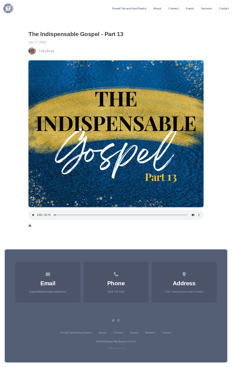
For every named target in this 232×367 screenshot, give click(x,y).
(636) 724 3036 (116, 291)
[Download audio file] (29, 225)
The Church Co (116, 348)
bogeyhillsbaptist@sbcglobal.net (47, 291)
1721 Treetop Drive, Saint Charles (184, 291)
